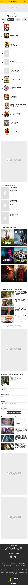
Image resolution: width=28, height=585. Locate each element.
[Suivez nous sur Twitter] (10, 548)
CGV (26, 569)
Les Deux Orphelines (15, 131)
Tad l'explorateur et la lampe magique (8, 403)
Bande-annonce (13, 380)
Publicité (19, 569)
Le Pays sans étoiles (15, 70)
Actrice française (13, 13)
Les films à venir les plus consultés (14, 412)
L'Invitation (12, 376)
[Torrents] (6, 62)
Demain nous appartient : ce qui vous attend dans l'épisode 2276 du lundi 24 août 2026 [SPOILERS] (21, 293)
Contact (2, 569)
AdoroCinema (6, 565)
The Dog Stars (3, 389)
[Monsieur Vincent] (6, 36)
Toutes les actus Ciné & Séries (14, 325)
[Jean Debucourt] (5, 193)
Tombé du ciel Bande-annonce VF (21, 263)
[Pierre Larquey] (5, 218)
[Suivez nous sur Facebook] (7, 548)
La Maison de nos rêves (5, 392)
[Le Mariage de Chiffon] (6, 88)
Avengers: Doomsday (5, 394)
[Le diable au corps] (6, 27)
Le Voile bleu (13, 96)
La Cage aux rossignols (16, 79)
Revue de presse (5, 572)
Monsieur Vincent (14, 35)
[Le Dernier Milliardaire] (6, 114)
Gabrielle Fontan (13, 200)
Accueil (2, 13)
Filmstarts (3, 563)
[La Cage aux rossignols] (6, 79)
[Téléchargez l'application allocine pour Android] (16, 556)
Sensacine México (18, 565)
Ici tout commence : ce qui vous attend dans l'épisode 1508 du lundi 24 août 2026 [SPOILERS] (20, 309)
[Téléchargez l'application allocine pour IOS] (12, 556)
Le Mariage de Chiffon (15, 87)
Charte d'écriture (12, 572)
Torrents (12, 61)
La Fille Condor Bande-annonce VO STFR (7, 263)
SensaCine (12, 563)
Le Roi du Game (4, 408)
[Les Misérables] (6, 123)
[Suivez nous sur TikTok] (17, 548)
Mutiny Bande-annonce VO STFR (21, 245)
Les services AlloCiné (20, 572)
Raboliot (12, 44)
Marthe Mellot (19, 13)
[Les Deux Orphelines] (6, 131)
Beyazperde (21, 563)
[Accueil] (13, 2)
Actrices (8, 13)
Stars (5, 13)
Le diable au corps (14, 27)
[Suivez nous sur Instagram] (14, 548)
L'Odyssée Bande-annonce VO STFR (7, 280)
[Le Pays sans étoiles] (6, 71)
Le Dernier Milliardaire (15, 113)
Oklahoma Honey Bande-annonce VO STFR (7, 245)
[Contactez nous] (21, 548)
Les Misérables (14, 122)
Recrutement (15, 569)
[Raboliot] (6, 45)
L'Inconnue (3, 401)
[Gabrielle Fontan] (5, 205)
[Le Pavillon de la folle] (6, 53)
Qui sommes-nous (8, 569)
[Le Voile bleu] (6, 97)
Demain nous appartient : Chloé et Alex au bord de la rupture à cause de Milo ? (20, 300)
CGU (23, 569)
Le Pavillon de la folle (15, 53)
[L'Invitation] (5, 382)
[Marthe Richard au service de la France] (6, 105)
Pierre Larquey (13, 212)
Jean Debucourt (13, 187)
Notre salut (3, 396)
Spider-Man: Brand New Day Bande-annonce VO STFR (21, 280)
